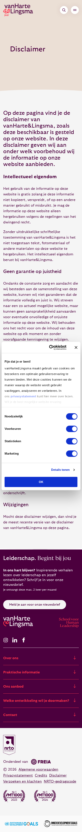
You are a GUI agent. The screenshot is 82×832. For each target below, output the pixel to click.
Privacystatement (18, 775)
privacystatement (23, 396)
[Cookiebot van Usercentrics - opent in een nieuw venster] (50, 347)
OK (41, 482)
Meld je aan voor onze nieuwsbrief (34, 604)
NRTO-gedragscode (60, 781)
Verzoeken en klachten (22, 781)
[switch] (71, 429)
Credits (41, 775)
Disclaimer (58, 775)
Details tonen (60, 469)
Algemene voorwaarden (38, 769)
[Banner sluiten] (76, 347)
